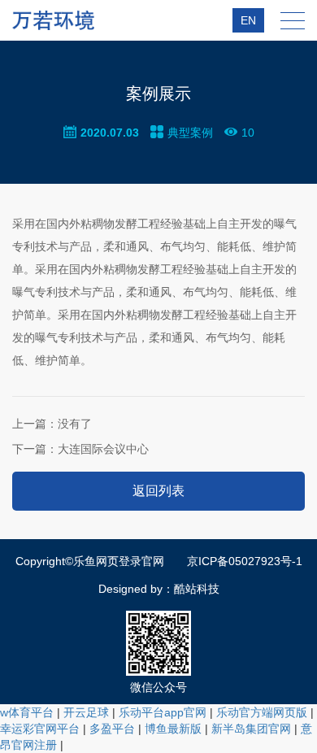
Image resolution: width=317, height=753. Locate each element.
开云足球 (86, 712)
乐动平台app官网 (162, 712)
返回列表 (158, 491)
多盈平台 (112, 728)
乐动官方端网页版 (261, 712)
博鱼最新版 (173, 728)
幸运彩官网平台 (40, 728)
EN (248, 20)
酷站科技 (196, 588)
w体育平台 (27, 712)
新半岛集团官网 (251, 728)
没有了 (52, 423)
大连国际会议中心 (80, 448)
